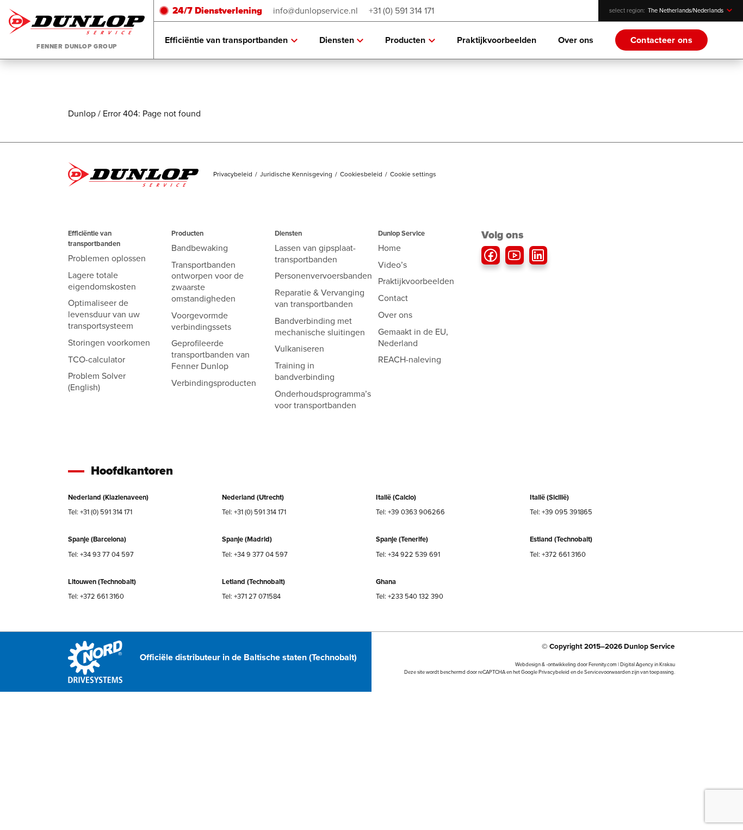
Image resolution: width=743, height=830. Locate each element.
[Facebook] (490, 255)
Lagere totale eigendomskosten (102, 281)
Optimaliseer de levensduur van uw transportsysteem (104, 314)
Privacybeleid (232, 174)
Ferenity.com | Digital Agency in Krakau (632, 664)
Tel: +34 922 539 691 (408, 554)
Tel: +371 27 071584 (251, 596)
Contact (393, 298)
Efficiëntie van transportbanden (226, 40)
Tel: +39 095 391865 (561, 512)
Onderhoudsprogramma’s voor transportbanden (323, 399)
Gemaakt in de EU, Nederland (413, 337)
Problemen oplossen (107, 258)
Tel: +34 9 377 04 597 (255, 554)
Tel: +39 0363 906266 (410, 512)
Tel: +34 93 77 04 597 (101, 554)
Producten (405, 40)
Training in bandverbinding (305, 371)
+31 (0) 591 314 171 (401, 10)
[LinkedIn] (538, 255)
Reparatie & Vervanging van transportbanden (319, 298)
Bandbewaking (199, 248)
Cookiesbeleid (361, 174)
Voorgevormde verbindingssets (201, 321)
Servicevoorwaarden (607, 672)
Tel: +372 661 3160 (558, 554)
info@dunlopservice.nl (315, 10)
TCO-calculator (96, 359)
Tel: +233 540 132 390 (409, 596)
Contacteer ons (661, 40)
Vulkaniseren (299, 348)
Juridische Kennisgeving (296, 174)
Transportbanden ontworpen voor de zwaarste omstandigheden (207, 282)
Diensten (336, 40)
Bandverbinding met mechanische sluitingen (320, 327)
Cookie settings (413, 174)
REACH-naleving (409, 359)
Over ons (575, 40)
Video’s (392, 265)
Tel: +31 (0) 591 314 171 (100, 512)
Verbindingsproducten (213, 383)
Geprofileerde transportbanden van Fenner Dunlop (210, 354)
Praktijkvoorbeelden (496, 40)
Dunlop (82, 113)
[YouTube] (514, 255)
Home (389, 248)
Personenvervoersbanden (323, 275)
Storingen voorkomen (109, 342)
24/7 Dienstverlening (217, 10)
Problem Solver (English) (97, 382)
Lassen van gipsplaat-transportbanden (315, 254)
